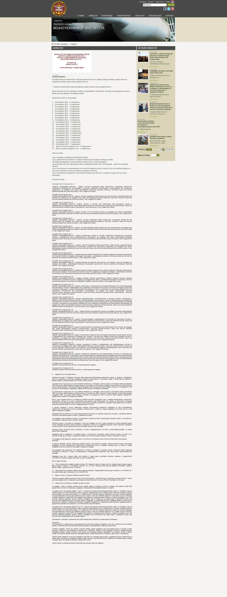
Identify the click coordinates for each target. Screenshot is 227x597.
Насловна (142, 1)
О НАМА (81, 16)
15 (172, 149)
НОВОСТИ (93, 16)
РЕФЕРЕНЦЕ (107, 16)
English (168, 1)
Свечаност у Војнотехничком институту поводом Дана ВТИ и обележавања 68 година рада (161, 56)
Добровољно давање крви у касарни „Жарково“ (161, 137)
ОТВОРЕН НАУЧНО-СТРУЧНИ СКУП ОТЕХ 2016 (161, 72)
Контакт (151, 1)
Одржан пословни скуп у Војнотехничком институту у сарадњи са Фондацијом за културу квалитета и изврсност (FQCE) (161, 88)
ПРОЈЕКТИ (139, 16)
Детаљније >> (154, 66)
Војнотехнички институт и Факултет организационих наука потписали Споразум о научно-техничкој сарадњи (161, 106)
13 (166, 149)
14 (169, 149)
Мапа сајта (159, 1)
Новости (74, 44)
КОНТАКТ (170, 16)
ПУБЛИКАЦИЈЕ (155, 16)
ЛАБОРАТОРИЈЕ (124, 16)
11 (160, 149)
